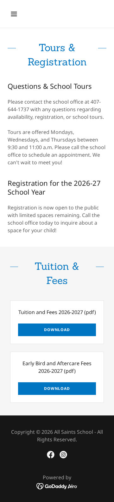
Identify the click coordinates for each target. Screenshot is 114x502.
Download (57, 329)
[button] (19, 14)
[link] (50, 454)
